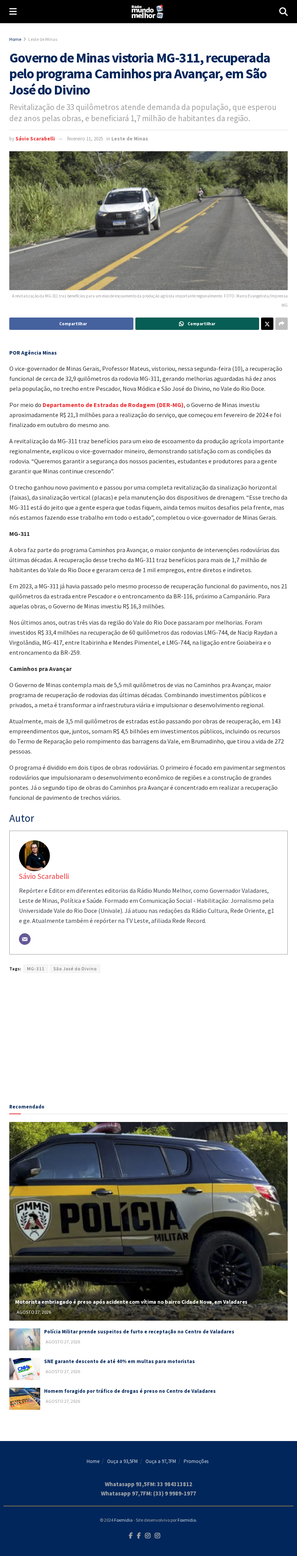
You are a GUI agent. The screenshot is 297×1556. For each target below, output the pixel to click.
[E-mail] (25, 939)
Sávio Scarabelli (35, 138)
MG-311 (35, 968)
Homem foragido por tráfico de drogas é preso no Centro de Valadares (130, 1391)
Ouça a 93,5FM (122, 1461)
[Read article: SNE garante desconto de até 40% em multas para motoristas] (24, 1369)
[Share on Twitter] (267, 324)
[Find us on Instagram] (147, 1536)
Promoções (196, 1461)
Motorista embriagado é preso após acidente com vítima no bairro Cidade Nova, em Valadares (131, 1301)
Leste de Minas (42, 39)
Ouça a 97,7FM (160, 1461)
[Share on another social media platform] (281, 324)
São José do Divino (75, 968)
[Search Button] (283, 11)
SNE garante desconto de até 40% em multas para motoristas (119, 1361)
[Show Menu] (13, 11)
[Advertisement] (148, 1035)
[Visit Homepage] (147, 11)
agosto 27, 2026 (33, 1312)
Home (15, 39)
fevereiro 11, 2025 (85, 138)
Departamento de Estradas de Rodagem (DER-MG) (113, 405)
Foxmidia (123, 1520)
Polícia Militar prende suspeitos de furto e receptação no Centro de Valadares (139, 1331)
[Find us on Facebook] (131, 1536)
